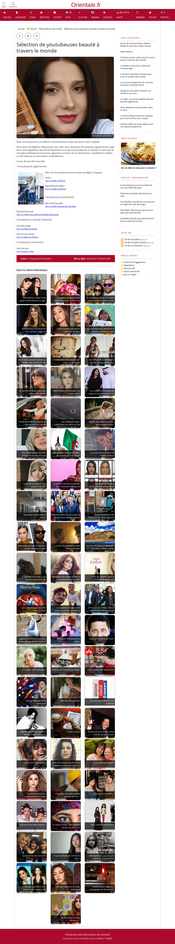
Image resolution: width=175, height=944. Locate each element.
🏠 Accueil (7, 15)
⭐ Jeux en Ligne (128, 274)
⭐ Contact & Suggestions (133, 262)
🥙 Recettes (44, 15)
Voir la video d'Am (25, 251)
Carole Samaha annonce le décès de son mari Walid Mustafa (136, 186)
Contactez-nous (74, 934)
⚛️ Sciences (107, 15)
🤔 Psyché (152, 15)
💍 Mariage (140, 15)
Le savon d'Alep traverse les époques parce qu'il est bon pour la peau (136, 117)
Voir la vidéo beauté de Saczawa (60, 206)
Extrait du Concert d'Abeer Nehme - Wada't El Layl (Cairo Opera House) (135, 44)
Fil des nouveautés (133, 245)
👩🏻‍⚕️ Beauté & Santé (122, 15)
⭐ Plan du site (128, 268)
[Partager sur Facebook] (20, 36)
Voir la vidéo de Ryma (55, 189)
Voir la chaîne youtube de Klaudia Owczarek (38, 214)
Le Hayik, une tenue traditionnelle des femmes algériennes (137, 100)
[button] (4, 5)
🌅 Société (57, 15)
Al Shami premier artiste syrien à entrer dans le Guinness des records (137, 58)
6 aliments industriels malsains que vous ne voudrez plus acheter (135, 75)
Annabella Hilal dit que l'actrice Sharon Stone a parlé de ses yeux (137, 219)
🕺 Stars (33, 15)
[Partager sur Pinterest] (36, 36)
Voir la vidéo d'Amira (55, 180)
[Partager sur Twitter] (28, 36)
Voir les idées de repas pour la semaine (138, 168)
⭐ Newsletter (127, 265)
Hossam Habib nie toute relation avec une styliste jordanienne (136, 125)
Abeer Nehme (126, 51)
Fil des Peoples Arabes (135, 242)
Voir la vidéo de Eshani (27, 237)
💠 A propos (165, 15)
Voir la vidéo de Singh (27, 228)
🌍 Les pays (69, 15)
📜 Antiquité (20, 15)
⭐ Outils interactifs (130, 271)
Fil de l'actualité (132, 239)
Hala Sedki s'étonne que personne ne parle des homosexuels (136, 211)
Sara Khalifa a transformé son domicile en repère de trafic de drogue (137, 203)
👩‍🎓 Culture (82, 15)
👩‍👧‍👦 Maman (95, 15)
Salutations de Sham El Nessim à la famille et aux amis (135, 92)
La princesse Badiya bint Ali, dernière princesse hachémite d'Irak (136, 83)
